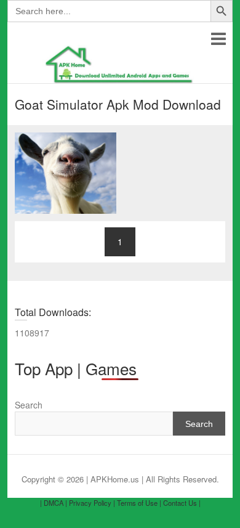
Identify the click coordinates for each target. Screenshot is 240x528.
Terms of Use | (139, 503)
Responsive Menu (218, 38)
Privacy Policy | (92, 503)
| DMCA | (53, 503)
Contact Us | (182, 503)
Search (28, 405)
